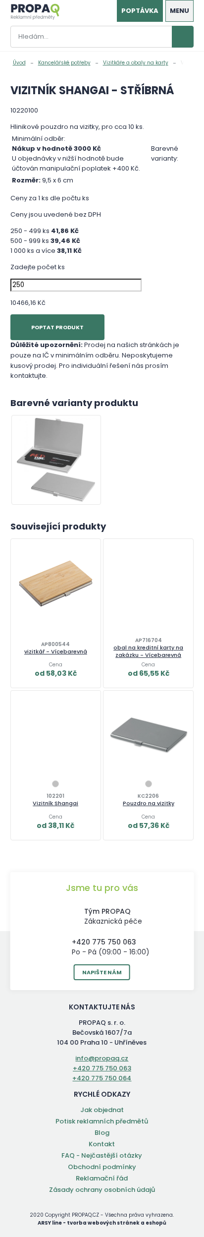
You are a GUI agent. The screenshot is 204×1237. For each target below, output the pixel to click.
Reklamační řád (102, 1178)
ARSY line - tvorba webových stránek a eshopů (102, 1223)
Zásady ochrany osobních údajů (102, 1189)
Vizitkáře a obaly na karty (135, 62)
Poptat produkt (57, 327)
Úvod (19, 62)
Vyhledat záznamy (183, 37)
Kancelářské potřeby (64, 62)
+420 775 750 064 (101, 1078)
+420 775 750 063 (104, 942)
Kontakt (102, 1144)
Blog (102, 1132)
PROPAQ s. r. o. (35, 11)
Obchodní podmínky (102, 1167)
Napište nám (102, 972)
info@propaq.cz (101, 1058)
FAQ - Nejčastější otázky (101, 1155)
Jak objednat (102, 1110)
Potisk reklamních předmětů (101, 1121)
